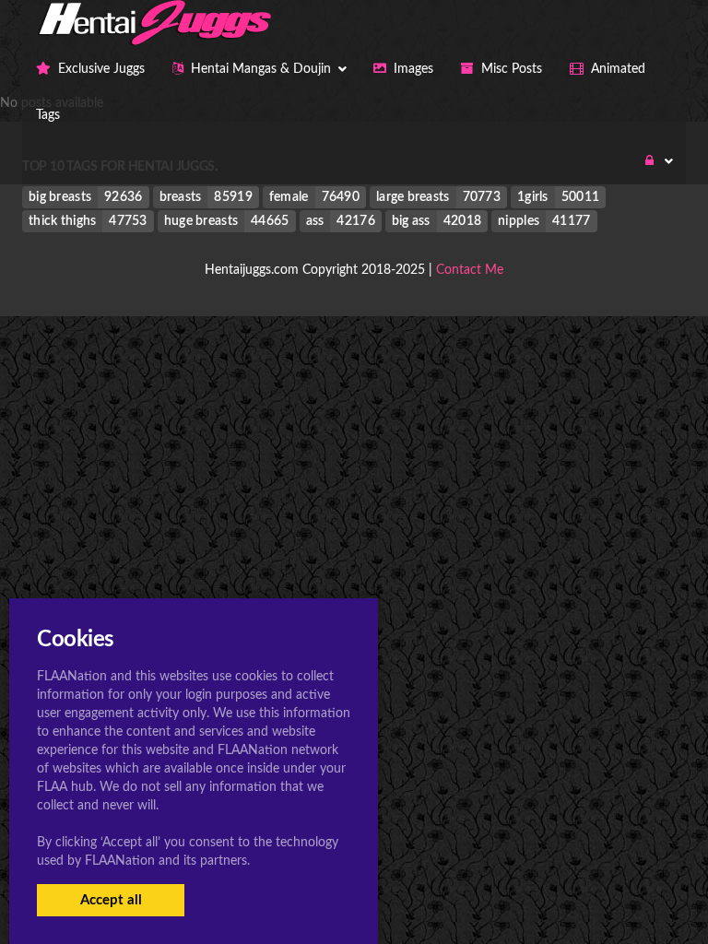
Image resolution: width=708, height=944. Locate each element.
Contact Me (469, 270)
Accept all (111, 900)
